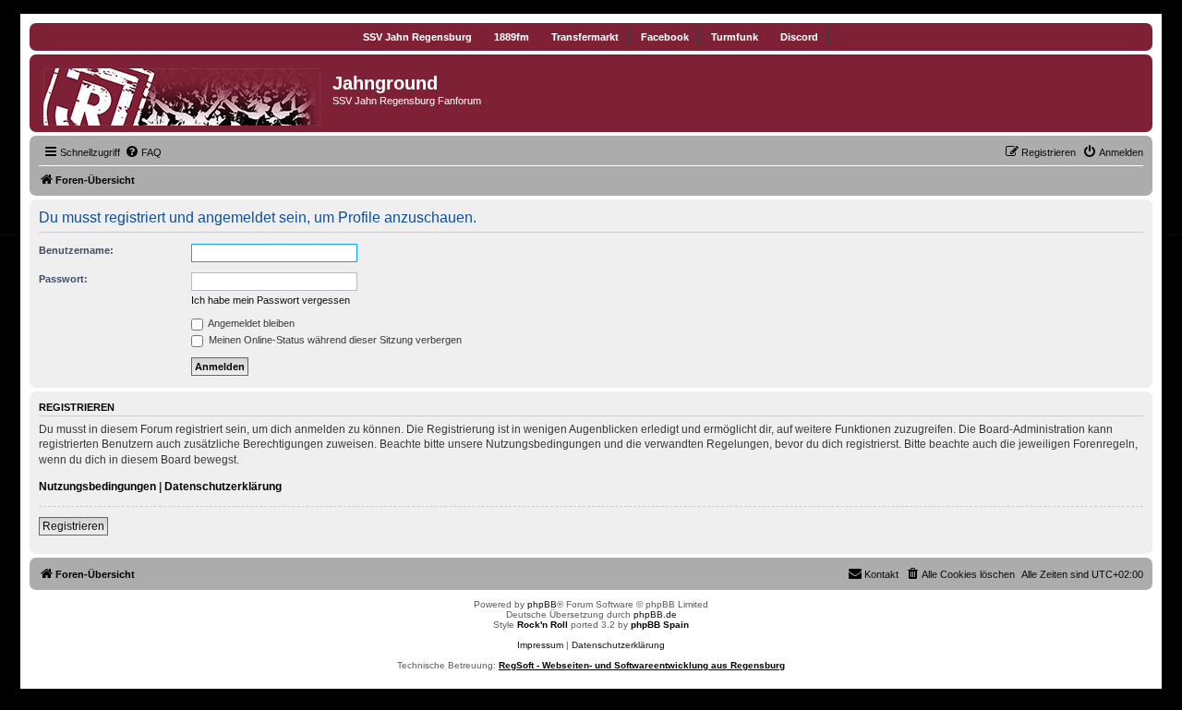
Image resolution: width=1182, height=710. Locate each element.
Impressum (540, 645)
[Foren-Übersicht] (183, 93)
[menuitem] (143, 152)
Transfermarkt (585, 36)
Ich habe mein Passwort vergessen (270, 300)
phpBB (542, 604)
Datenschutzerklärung (223, 486)
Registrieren (73, 526)
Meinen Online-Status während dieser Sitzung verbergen (334, 339)
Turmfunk (734, 36)
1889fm (511, 36)
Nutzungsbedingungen (97, 486)
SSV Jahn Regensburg (417, 36)
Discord (799, 36)
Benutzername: (76, 250)
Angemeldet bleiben (250, 323)
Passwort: (63, 278)
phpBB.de (655, 614)
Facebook (665, 36)
